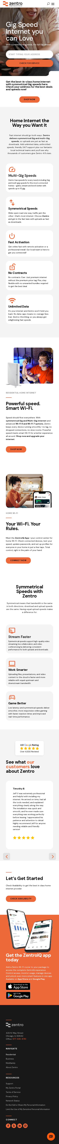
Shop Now (29, 99)
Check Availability (21, 898)
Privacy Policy (12, 1097)
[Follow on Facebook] (8, 1125)
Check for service (29, 63)
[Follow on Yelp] (14, 1125)
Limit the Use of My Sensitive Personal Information (28, 1109)
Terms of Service (13, 1092)
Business (10, 1059)
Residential (11, 1055)
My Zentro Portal (13, 1088)
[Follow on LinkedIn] (19, 1125)
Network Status (13, 1101)
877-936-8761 (19, 1039)
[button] (6, 856)
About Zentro (12, 1067)
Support (9, 1084)
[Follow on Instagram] (25, 1125)
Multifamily (10, 1063)
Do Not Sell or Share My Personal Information (25, 1105)
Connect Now (18, 560)
